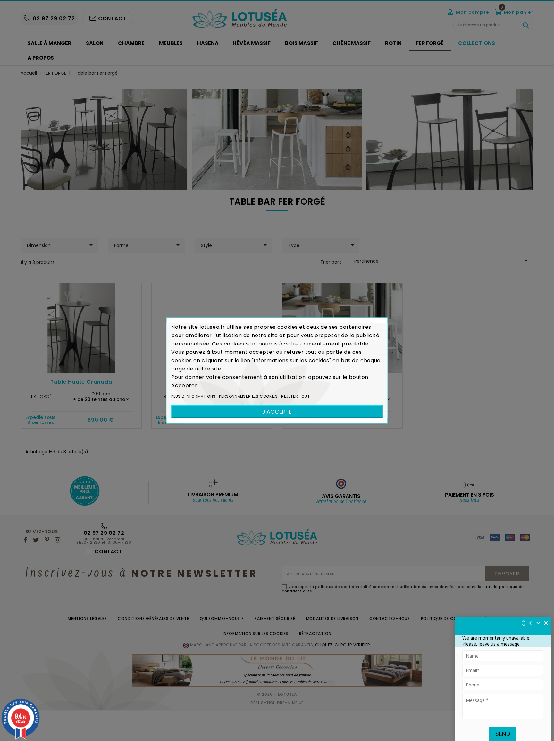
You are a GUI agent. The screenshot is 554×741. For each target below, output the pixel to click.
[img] (546, 622)
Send (502, 734)
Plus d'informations (194, 396)
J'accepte (277, 412)
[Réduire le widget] (538, 622)
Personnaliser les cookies (249, 396)
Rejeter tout (295, 396)
